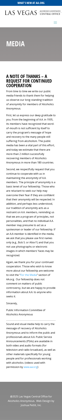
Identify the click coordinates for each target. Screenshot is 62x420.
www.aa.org (31, 367)
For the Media (28, 275)
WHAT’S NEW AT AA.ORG (31, 3)
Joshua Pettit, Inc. (31, 405)
